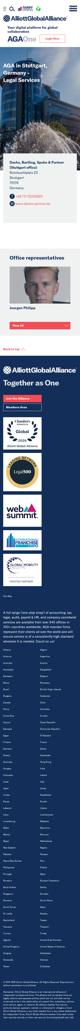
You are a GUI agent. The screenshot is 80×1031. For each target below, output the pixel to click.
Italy (42, 781)
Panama (44, 854)
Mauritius (45, 828)
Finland (7, 742)
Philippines (8, 867)
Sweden (44, 913)
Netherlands (46, 841)
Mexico (6, 834)
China (6, 709)
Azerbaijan (8, 669)
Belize (6, 682)
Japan (6, 788)
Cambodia (45, 696)
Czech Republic (47, 722)
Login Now (52, 38)
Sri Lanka (7, 913)
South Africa (46, 900)
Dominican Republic (50, 729)
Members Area (16, 407)
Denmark (7, 729)
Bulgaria (7, 696)
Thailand (44, 926)
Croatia (43, 715)
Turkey (43, 933)
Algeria (43, 649)
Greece (6, 755)
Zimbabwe (45, 966)
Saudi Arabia (9, 887)
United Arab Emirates (50, 940)
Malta (6, 828)
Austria (43, 663)
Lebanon (7, 808)
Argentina (45, 656)
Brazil (6, 689)
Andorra (7, 656)
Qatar (42, 874)
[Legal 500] (22, 472)
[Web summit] (22, 511)
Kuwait (43, 801)
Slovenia (7, 900)
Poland (43, 867)
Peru (42, 861)
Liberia (43, 808)
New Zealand (9, 847)
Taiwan (43, 920)
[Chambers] (22, 433)
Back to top (11, 349)
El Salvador (45, 735)
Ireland (43, 775)
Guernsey (7, 762)
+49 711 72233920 (29, 196)
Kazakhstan (45, 795)
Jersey (43, 788)
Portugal (7, 874)
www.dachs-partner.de (33, 203)
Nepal (6, 841)
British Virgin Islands (50, 689)
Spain (43, 907)
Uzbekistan (45, 953)
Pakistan (7, 854)
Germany (7, 748)
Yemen (6, 966)
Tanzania (7, 926)
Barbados (8, 676)
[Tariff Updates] (25, 9)
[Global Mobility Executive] (22, 570)
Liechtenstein (46, 814)
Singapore (8, 893)
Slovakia (44, 893)
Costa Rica (8, 715)
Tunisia (6, 933)
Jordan (6, 795)
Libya (5, 814)
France (43, 742)
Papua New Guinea (12, 861)
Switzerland (9, 920)
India (42, 768)
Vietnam (44, 959)
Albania (7, 649)
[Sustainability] (38, 9)
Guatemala (45, 755)
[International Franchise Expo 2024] (22, 540)
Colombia (44, 709)
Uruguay (7, 953)
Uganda (6, 940)
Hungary (7, 768)
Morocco (44, 834)
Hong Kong (45, 762)
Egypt (6, 735)
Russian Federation (49, 880)
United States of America (52, 946)
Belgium (44, 676)
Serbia (43, 887)
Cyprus (6, 722)
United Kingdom (11, 946)
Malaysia (44, 821)
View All (18, 325)
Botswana (45, 682)
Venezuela (8, 959)
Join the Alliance (18, 398)
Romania (7, 880)
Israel (6, 781)
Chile (42, 702)
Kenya (6, 801)
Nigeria (43, 847)
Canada (6, 702)
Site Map (7, 596)
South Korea (9, 907)
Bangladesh (45, 669)
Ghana (43, 748)
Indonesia (8, 775)
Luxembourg (9, 821)
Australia (7, 663)
